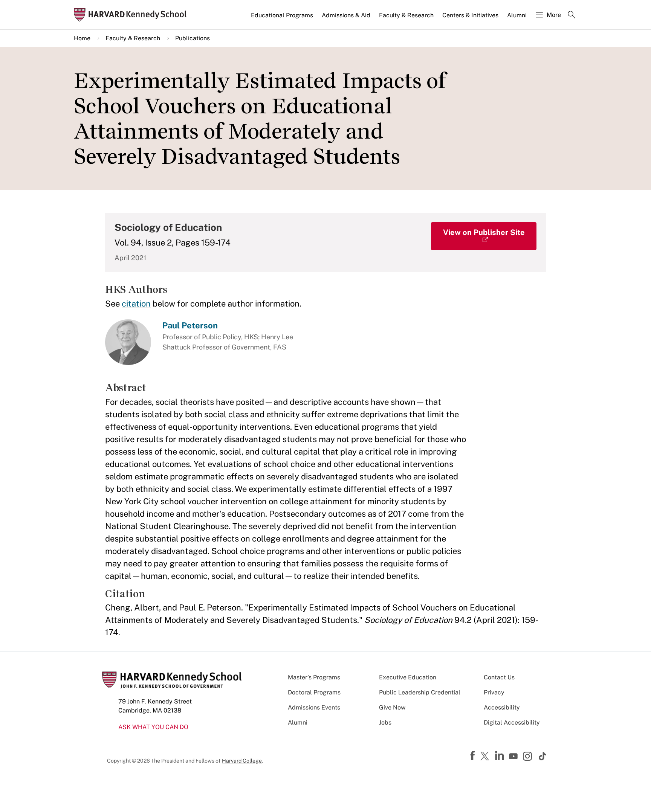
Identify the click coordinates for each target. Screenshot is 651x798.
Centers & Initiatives (470, 15)
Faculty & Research (406, 15)
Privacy (494, 692)
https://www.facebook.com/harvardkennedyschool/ (473, 756)
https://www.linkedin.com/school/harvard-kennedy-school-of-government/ (500, 756)
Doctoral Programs (314, 692)
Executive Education (407, 677)
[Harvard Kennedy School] (132, 14)
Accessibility (502, 707)
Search (571, 15)
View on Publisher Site (484, 232)
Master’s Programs (314, 677)
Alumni (517, 15)
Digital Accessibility (512, 722)
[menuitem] (282, 18)
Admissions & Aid (346, 15)
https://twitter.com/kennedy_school (486, 756)
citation (136, 303)
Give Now (392, 707)
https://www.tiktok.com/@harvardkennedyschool (543, 756)
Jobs (385, 722)
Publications (192, 38)
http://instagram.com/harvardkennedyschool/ (528, 757)
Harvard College (242, 761)
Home (82, 38)
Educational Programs (282, 15)
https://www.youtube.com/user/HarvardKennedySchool (514, 756)
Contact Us (499, 677)
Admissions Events (314, 707)
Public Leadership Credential (419, 692)
